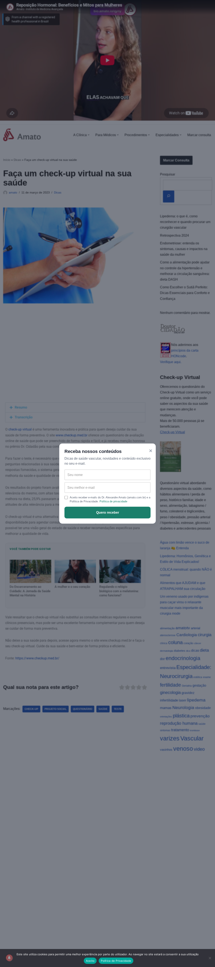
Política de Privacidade (116, 960)
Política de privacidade (113, 501)
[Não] (210, 958)
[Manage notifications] (9, 957)
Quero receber (107, 512)
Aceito (90, 960)
